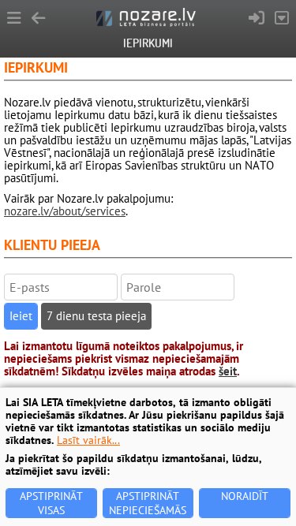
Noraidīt (244, 496)
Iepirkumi (148, 42)
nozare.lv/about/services (65, 210)
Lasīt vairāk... (88, 440)
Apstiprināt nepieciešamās (147, 503)
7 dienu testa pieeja (96, 315)
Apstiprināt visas (51, 503)
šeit (228, 371)
